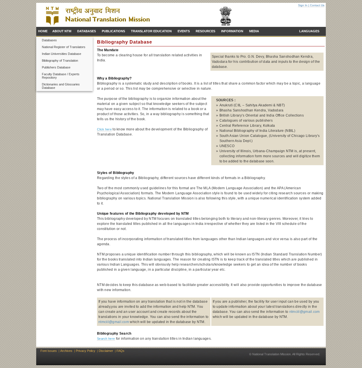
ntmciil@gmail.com (113, 322)
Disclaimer (106, 350)
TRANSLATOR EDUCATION (151, 31)
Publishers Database (56, 67)
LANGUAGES (309, 31)
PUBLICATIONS (113, 31)
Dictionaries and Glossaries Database (61, 86)
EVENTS (184, 31)
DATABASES (86, 31)
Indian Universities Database (61, 53)
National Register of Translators (63, 47)
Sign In (302, 5)
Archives (66, 350)
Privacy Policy (85, 350)
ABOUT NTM (61, 31)
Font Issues (48, 350)
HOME (43, 31)
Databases (49, 40)
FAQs (120, 350)
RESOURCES (205, 31)
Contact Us (317, 5)
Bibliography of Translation (60, 60)
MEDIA (254, 31)
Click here (104, 129)
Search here (106, 338)
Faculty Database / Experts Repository (60, 75)
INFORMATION (232, 31)
